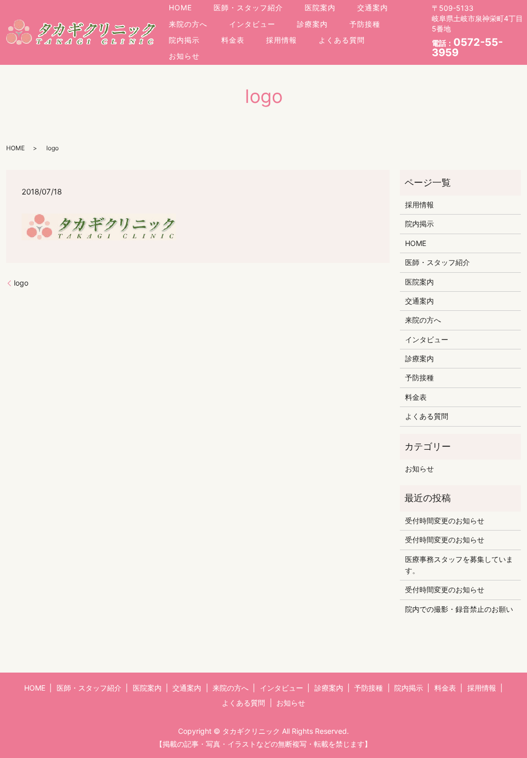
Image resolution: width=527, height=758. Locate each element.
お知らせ (184, 55)
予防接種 (364, 24)
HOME (180, 7)
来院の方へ (188, 24)
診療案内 (312, 24)
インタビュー (252, 24)
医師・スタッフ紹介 (248, 7)
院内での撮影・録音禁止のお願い (459, 609)
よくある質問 (342, 40)
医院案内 (320, 7)
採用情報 (281, 40)
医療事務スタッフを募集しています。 (459, 565)
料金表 (232, 40)
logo (21, 282)
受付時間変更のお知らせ (444, 520)
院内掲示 (184, 40)
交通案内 (372, 7)
